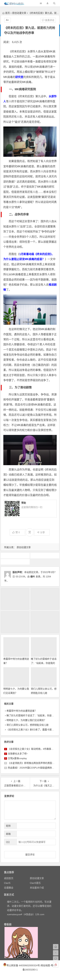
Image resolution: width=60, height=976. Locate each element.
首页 (7, 13)
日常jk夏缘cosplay (17, 758)
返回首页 (8, 878)
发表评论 (49, 20)
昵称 (8, 825)
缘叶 (32, 576)
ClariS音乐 (35, 883)
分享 (42, 532)
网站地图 (45, 965)
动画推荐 (15, 555)
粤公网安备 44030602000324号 (23, 965)
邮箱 (8, 834)
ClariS (7, 883)
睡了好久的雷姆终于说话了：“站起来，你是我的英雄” (43, 663)
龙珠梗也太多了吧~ (18, 753)
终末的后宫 (15, 561)
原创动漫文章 (19, 13)
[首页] (55, 946)
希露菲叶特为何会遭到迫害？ (21, 710)
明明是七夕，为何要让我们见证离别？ (26, 720)
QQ (8, 842)
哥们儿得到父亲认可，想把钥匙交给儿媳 (27, 725)
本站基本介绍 (37, 887)
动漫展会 (8, 887)
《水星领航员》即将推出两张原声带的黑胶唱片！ (33, 763)
